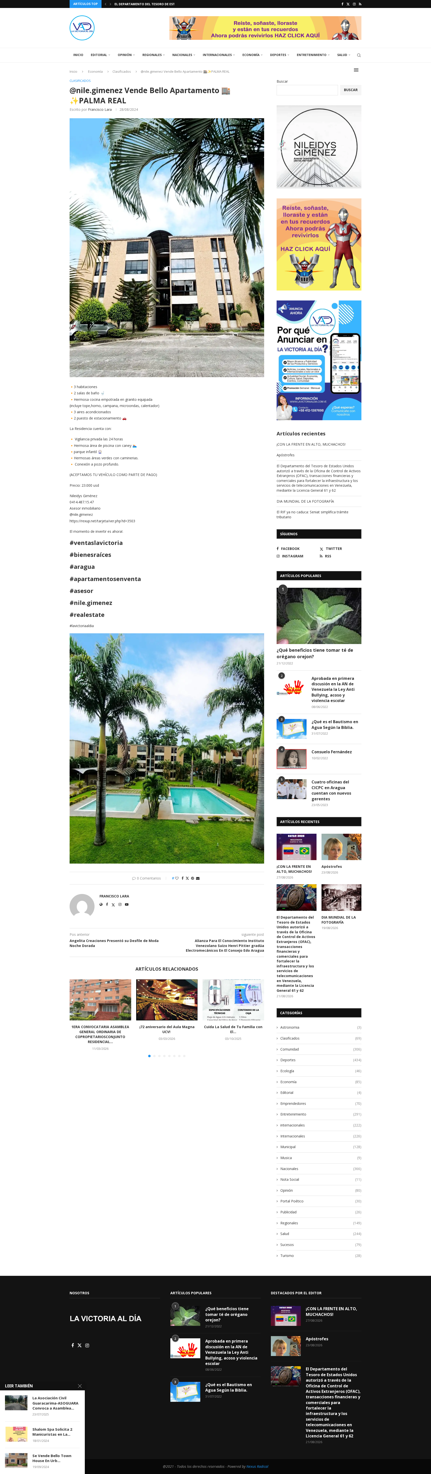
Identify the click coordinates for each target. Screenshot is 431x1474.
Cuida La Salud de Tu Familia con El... (233, 1029)
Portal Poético (320, 1201)
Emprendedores (320, 1103)
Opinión (125, 55)
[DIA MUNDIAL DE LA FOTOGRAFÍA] (341, 897)
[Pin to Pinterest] (192, 878)
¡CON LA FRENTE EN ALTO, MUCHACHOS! (311, 444)
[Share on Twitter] (187, 878)
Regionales (152, 55)
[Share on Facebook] (183, 878)
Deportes (278, 55)
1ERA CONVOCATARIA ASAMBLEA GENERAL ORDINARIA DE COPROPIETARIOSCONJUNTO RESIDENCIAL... (100, 1034)
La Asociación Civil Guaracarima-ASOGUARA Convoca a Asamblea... (55, 1403)
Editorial (99, 55)
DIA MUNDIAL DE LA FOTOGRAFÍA (139, 4)
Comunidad (320, 1049)
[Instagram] (354, 4)
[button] (106, 4)
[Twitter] (348, 4)
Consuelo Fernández (332, 752)
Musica (320, 1157)
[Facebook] (342, 4)
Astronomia (320, 1027)
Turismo (320, 1255)
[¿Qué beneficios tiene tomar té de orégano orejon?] (319, 616)
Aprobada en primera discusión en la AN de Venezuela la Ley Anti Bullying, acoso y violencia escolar (333, 690)
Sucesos (320, 1244)
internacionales (320, 1125)
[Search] (358, 55)
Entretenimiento (311, 55)
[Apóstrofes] (341, 847)
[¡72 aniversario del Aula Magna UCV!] (167, 999)
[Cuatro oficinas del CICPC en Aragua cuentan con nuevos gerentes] (292, 789)
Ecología (320, 1070)
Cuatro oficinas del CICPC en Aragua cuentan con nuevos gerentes (331, 790)
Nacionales (182, 55)
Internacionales (217, 55)
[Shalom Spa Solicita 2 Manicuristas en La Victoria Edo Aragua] (16, 1434)
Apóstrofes (286, 455)
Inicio (78, 55)
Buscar (282, 81)
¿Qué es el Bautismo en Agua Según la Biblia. (335, 724)
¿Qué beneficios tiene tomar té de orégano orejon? (315, 653)
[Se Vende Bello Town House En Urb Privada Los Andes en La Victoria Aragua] (16, 1460)
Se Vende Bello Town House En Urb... (51, 1458)
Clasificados (320, 1038)
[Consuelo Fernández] (292, 759)
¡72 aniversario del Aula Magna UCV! (166, 1029)
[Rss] (360, 4)
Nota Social (320, 1179)
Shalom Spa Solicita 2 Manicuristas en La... (52, 1432)
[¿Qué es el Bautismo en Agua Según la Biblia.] (292, 729)
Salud (342, 55)
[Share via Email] (198, 878)
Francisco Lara (100, 109)
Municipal (320, 1146)
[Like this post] (177, 878)
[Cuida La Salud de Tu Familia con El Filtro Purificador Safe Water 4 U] (233, 999)
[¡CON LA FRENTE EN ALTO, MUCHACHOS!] (297, 847)
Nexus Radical (257, 1466)
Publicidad (320, 1212)
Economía (250, 55)
